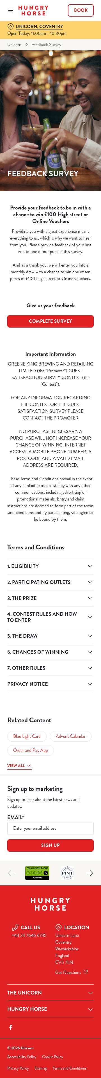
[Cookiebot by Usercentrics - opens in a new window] (71, 432)
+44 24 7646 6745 (29, 935)
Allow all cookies (50, 622)
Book (81, 10)
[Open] (10, 10)
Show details (71, 604)
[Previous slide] (11, 873)
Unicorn (14, 44)
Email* (15, 817)
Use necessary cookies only (50, 640)
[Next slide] (89, 873)
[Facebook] (10, 1027)
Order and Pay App (30, 750)
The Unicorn (24, 992)
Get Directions (68, 972)
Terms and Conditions (69, 1068)
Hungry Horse (27, 1009)
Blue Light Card (27, 736)
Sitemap (41, 1068)
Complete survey (50, 321)
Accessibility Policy (21, 1056)
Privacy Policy (18, 1068)
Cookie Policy (52, 1056)
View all (16, 765)
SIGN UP (50, 845)
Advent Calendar (71, 736)
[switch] (87, 546)
